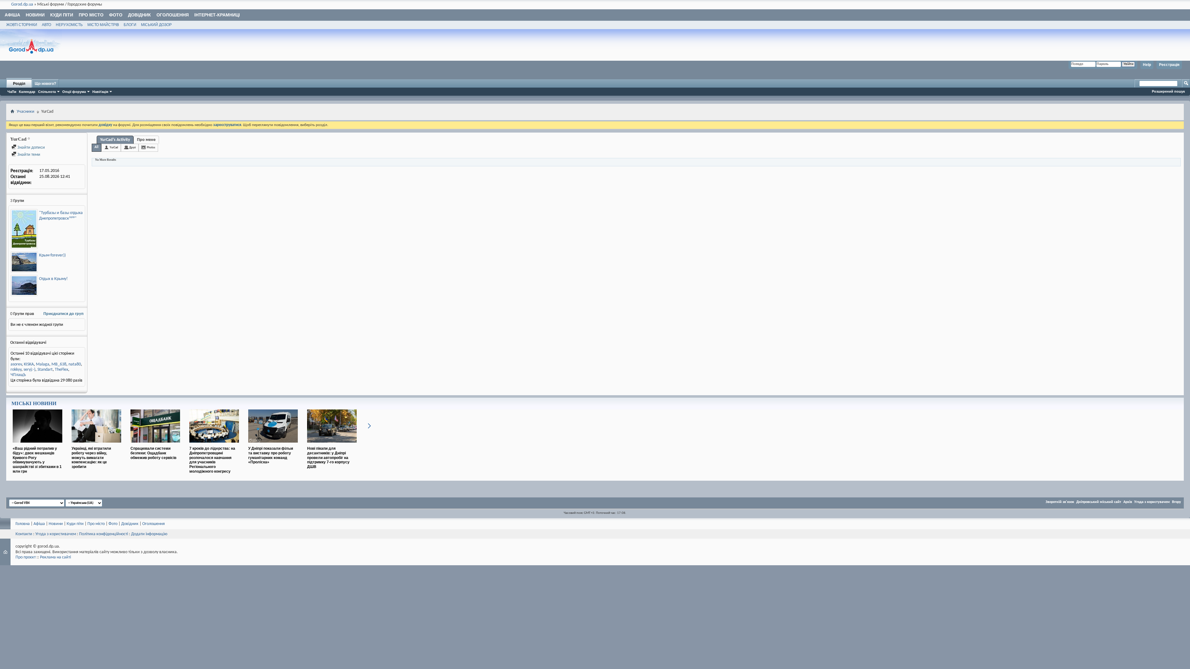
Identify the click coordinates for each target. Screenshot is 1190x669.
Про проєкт (25, 557)
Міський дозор (156, 25)
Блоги (130, 25)
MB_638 (58, 364)
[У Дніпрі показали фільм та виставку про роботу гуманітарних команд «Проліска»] (273, 445)
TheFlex (61, 369)
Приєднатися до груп (63, 314)
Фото (115, 14)
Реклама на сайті (55, 557)
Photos (151, 147)
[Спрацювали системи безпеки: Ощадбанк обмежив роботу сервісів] (155, 445)
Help (1147, 65)
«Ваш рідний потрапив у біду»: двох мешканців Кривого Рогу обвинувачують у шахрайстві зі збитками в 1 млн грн (37, 460)
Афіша (12, 14)
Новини (35, 14)
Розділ (19, 83)
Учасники (25, 111)
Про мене (146, 140)
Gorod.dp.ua (22, 4)
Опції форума (74, 92)
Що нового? (45, 83)
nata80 (74, 364)
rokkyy (16, 369)
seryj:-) (29, 369)
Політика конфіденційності (103, 534)
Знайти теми (28, 154)
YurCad (114, 147)
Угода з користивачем (55, 534)
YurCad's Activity (115, 140)
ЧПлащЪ (18, 375)
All (97, 147)
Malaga (42, 364)
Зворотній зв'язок (1060, 502)
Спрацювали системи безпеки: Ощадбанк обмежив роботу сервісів (153, 453)
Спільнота (47, 92)
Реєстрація (1169, 65)
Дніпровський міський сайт (1098, 502)
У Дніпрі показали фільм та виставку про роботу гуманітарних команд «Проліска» (270, 455)
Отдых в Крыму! (53, 279)
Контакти (23, 534)
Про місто (91, 14)
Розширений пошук (1168, 91)
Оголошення (172, 14)
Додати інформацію (149, 534)
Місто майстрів (103, 25)
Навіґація (100, 92)
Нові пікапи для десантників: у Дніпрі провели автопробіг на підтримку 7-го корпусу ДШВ (328, 457)
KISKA (29, 364)
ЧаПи (11, 92)
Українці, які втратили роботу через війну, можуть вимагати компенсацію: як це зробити (91, 457)
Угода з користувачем (1152, 502)
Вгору (1176, 502)
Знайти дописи (30, 147)
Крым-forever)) (52, 255)
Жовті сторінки (21, 25)
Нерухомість (69, 25)
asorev (16, 364)
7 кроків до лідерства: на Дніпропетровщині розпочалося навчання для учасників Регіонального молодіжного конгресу (212, 460)
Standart (45, 369)
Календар (27, 92)
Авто (46, 25)
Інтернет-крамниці (217, 14)
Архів (1127, 502)
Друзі (132, 147)
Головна (22, 524)
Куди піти (61, 14)
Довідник (139, 14)
